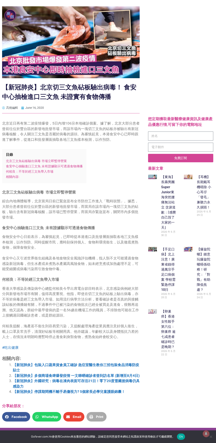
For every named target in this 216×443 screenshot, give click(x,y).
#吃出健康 (10, 347)
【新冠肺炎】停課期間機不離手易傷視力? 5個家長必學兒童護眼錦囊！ (69, 391)
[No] (211, 437)
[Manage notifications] (206, 433)
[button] (16, 417)
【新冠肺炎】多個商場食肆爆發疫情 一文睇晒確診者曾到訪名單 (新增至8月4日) (76, 375)
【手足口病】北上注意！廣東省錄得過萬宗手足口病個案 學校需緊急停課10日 (168, 269)
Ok (181, 436)
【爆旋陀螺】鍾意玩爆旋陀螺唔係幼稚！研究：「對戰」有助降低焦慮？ (203, 269)
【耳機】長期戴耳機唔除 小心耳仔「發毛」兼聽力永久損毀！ (204, 192)
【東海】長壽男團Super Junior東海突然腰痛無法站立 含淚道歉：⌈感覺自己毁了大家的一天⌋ (168, 202)
